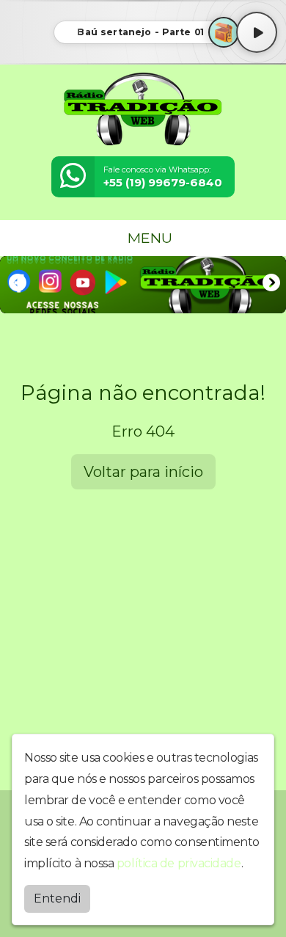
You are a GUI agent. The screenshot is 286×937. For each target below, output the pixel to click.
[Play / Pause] (256, 32)
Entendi (57, 898)
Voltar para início (143, 472)
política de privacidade (179, 863)
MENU (148, 238)
